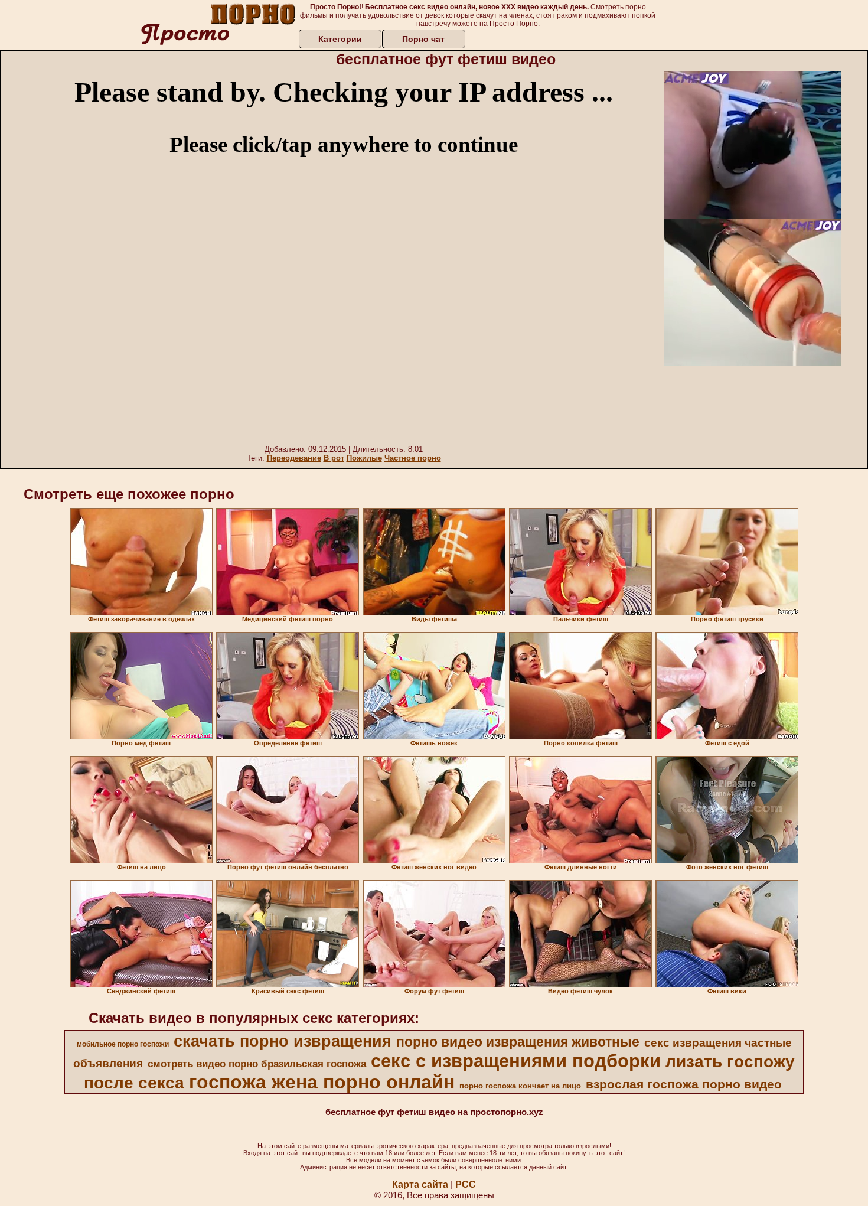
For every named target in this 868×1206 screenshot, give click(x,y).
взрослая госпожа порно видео (684, 1084)
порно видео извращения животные (517, 1041)
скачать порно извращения (282, 1041)
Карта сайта (420, 1184)
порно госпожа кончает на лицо (520, 1085)
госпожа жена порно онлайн (322, 1082)
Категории (340, 39)
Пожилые (364, 458)
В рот (334, 458)
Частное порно (412, 458)
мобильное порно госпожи (123, 1044)
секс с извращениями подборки (516, 1061)
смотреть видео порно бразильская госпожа (257, 1064)
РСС (465, 1184)
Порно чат (423, 39)
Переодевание (294, 458)
